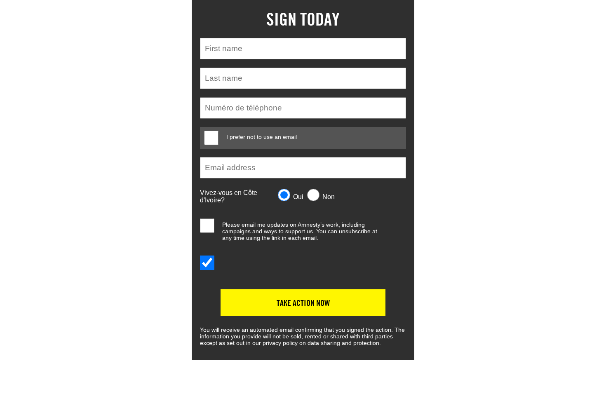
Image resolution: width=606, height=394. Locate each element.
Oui (298, 196)
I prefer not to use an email (261, 137)
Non (328, 196)
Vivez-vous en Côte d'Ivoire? (228, 196)
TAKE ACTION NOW (303, 303)
